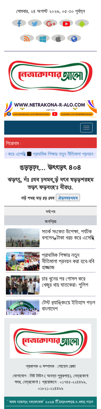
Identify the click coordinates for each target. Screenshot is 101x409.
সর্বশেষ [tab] (50, 211)
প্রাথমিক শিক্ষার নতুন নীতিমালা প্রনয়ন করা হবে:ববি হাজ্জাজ (68, 260)
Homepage (68, 197)
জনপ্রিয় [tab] (50, 220)
